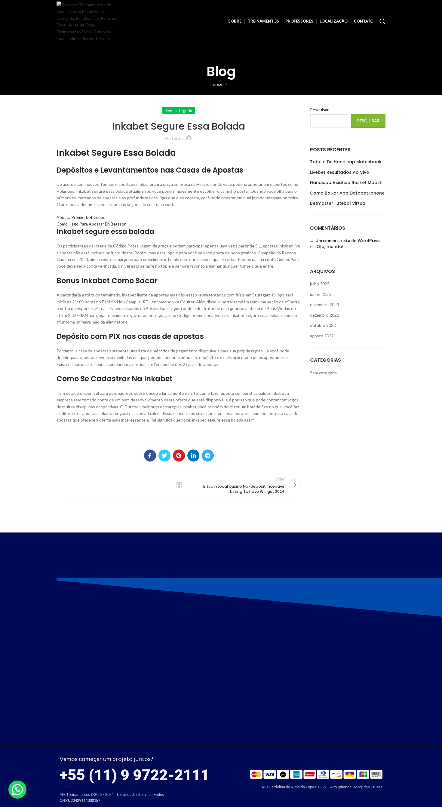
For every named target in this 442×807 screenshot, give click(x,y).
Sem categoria (323, 372)
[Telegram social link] (208, 456)
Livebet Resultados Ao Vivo (339, 172)
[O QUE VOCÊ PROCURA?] (382, 21)
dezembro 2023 (324, 304)
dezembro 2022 (324, 315)
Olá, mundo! (330, 247)
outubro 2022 (323, 325)
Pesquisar (319, 109)
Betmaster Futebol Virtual (338, 203)
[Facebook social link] (150, 456)
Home (218, 85)
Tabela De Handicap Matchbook (346, 162)
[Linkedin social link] (193, 456)
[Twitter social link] (164, 456)
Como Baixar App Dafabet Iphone (347, 193)
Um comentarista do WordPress (347, 240)
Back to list (178, 485)
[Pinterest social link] (179, 456)
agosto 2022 (322, 335)
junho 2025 (320, 294)
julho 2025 (320, 283)
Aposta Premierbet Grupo (81, 217)
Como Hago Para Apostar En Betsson (92, 223)
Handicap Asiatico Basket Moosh (346, 183)
